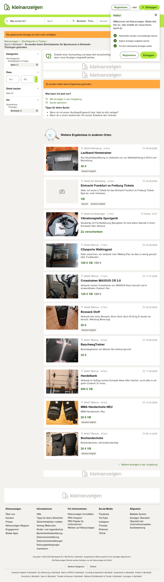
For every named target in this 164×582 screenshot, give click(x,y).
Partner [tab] (93, 566)
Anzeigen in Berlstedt (132, 576)
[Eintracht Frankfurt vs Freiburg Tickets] (62, 191)
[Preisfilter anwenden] (36, 79)
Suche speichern (58, 102)
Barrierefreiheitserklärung (49, 533)
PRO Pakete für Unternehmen (76, 522)
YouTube (103, 517)
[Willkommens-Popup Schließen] (155, 14)
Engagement (12, 529)
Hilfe (39, 514)
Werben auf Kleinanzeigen (81, 527)
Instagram (104, 521)
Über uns (10, 514)
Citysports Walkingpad (96, 249)
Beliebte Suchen (138, 514)
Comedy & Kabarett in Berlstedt (98, 572)
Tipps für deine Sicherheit (50, 517)
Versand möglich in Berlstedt (24, 572)
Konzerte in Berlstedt (30, 576)
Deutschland (11, 104)
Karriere (10, 517)
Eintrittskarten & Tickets (18, 61)
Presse (9, 521)
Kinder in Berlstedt (143, 572)
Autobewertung (137, 527)
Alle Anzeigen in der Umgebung (66, 99)
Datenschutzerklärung (48, 537)
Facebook (104, 514)
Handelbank (89, 376)
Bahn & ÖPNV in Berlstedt (72, 572)
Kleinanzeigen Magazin (17, 525)
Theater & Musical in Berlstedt (70, 576)
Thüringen (12, 107)
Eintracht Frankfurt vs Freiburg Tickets (107, 185)
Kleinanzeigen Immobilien (81, 514)
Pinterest (103, 529)
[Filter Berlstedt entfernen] (37, 110)
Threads (103, 525)
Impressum (42, 548)
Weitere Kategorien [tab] (76, 566)
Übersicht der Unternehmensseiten (140, 522)
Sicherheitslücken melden (50, 521)
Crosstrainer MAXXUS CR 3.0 (101, 280)
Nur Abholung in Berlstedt (49, 572)
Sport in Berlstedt (48, 576)
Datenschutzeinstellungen (50, 540)
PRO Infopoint (75, 517)
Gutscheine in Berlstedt (124, 572)
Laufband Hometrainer (96, 153)
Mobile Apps (12, 533)
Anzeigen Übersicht (140, 517)
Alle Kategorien (13, 58)
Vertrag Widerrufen (46, 525)
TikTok (102, 533)
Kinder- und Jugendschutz (50, 529)
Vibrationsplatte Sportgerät (99, 218)
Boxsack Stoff (90, 312)
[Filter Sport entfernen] (37, 64)
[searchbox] (27, 21)
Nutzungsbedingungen (48, 544)
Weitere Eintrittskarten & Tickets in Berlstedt (103, 576)
